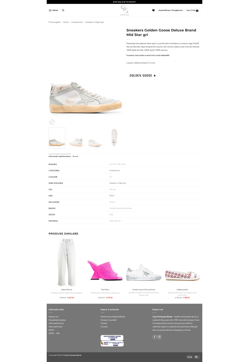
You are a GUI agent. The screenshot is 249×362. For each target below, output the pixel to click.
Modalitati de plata (57, 320)
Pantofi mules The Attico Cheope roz (105, 293)
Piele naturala (115, 221)
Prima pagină (54, 22)
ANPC (51, 330)
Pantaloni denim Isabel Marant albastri (66, 293)
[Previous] (53, 76)
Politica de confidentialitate (113, 316)
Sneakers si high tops (94, 22)
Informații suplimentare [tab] (60, 156)
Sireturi (112, 202)
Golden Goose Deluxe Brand (120, 208)
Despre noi (53, 316)
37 (116, 164)
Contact (104, 326)
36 (113, 164)
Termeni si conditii (109, 320)
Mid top (112, 189)
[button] (53, 10)
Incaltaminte (77, 22)
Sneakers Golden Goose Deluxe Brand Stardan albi (144, 293)
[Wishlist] (153, 10)
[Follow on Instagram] (159, 337)
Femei (66, 22)
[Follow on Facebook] (155, 337)
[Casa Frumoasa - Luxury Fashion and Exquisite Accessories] (124, 10)
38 (119, 164)
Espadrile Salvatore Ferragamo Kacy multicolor (182, 294)
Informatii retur (56, 326)
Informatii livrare (56, 323)
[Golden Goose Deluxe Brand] (142, 75)
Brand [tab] (75, 156)
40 (125, 164)
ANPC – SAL (54, 333)
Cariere (104, 323)
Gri (110, 177)
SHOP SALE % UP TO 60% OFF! (124, 2)
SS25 (111, 214)
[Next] (117, 76)
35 (110, 164)
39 (122, 164)
